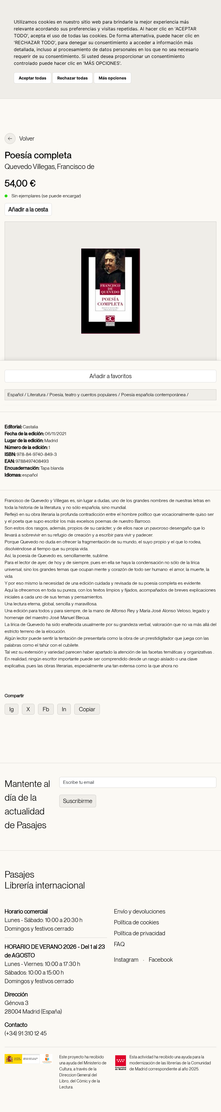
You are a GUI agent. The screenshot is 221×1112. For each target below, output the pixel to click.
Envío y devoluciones (139, 911)
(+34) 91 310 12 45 (26, 1033)
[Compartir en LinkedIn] (65, 708)
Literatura (36, 394)
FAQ (119, 944)
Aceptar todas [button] (32, 77)
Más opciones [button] (112, 77)
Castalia (30, 426)
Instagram (126, 959)
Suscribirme (77, 801)
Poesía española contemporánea (153, 394)
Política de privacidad (139, 933)
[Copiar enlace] (88, 708)
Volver (26, 138)
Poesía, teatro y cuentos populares (83, 394)
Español (15, 394)
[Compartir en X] (30, 708)
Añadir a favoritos (110, 376)
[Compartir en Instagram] (13, 708)
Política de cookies (136, 922)
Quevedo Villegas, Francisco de (49, 166)
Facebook (161, 959)
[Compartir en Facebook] (47, 708)
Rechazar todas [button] (72, 77)
